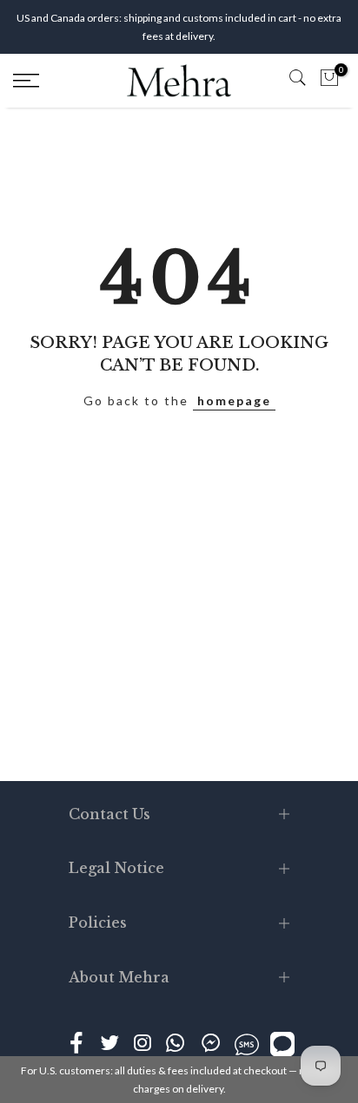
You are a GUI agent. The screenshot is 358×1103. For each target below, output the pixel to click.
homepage (234, 400)
